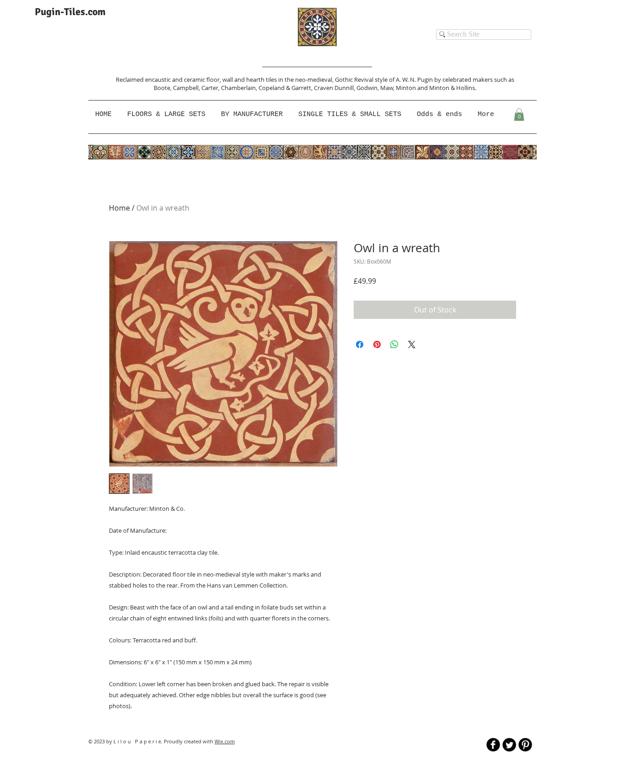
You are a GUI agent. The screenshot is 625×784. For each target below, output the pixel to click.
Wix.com (225, 741)
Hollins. (466, 88)
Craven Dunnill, (335, 88)
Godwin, (368, 88)
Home (119, 208)
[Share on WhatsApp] (394, 344)
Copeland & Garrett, (286, 88)
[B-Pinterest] (525, 745)
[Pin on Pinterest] (377, 344)
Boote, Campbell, (177, 88)
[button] (252, 115)
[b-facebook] (493, 745)
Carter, (211, 88)
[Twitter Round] (509, 745)
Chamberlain (238, 88)
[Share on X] (411, 344)
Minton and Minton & (426, 88)
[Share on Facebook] (359, 344)
